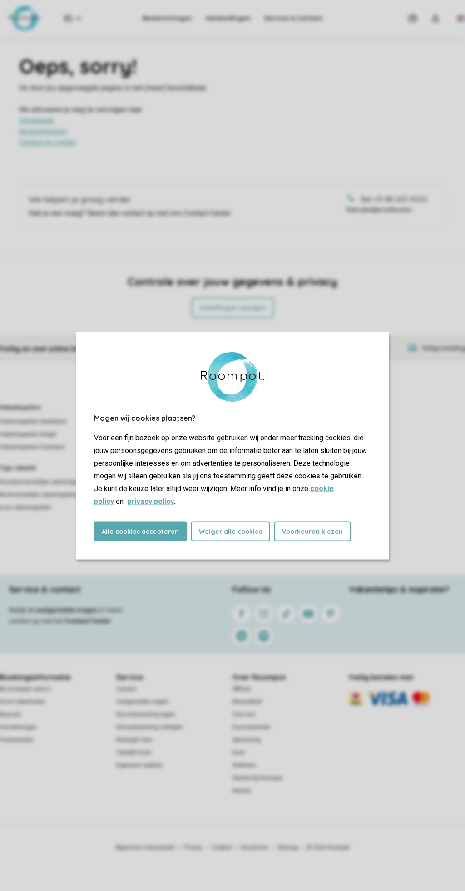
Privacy (193, 847)
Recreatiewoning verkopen (149, 727)
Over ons (243, 714)
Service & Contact (293, 18)
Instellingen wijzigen (232, 308)
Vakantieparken (20, 407)
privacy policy (150, 501)
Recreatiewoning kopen (145, 714)
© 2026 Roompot (328, 847)
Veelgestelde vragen (142, 702)
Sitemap (287, 847)
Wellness (244, 765)
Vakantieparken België (28, 434)
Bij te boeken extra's (25, 689)
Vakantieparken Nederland (33, 421)
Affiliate (241, 689)
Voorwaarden (17, 740)
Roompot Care (134, 740)
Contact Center (88, 621)
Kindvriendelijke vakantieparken (39, 495)
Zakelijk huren (134, 752)
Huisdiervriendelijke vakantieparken (44, 482)
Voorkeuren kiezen (312, 531)
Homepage (36, 120)
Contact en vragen (47, 142)
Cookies (222, 847)
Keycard (10, 714)
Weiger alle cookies (230, 531)
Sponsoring (246, 740)
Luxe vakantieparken (25, 507)
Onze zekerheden (22, 702)
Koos (238, 752)
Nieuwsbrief (247, 702)
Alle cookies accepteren (140, 531)
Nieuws (241, 791)
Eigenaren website (139, 765)
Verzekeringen (18, 727)
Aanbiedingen (228, 18)
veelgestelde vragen (66, 610)
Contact (126, 689)
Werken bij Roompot (257, 778)
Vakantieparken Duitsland (32, 447)
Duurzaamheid (251, 727)
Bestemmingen (167, 18)
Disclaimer (254, 847)
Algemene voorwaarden (145, 847)
